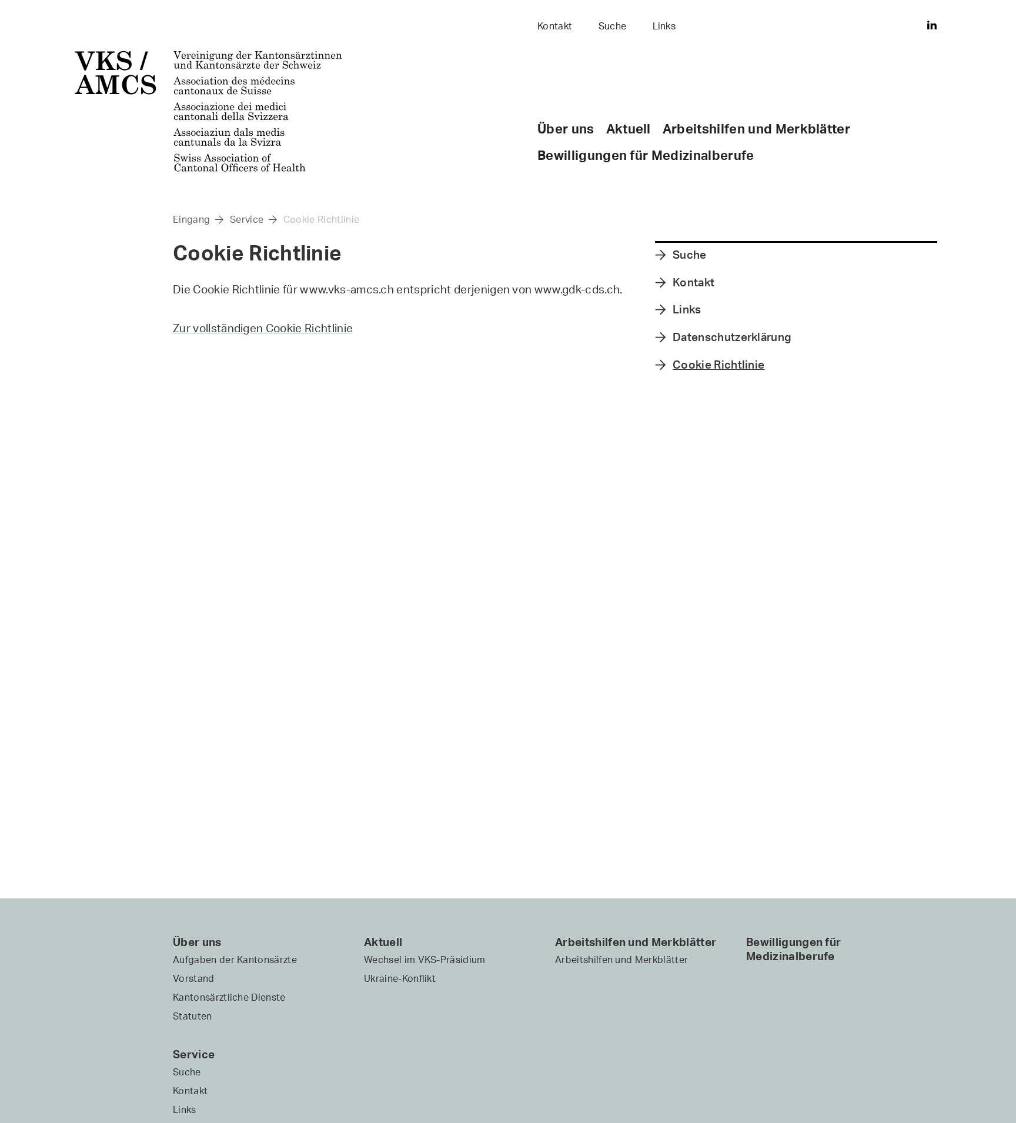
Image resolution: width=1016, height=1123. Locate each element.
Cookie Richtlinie (321, 219)
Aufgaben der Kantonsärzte (235, 959)
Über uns (565, 128)
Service (246, 219)
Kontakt (554, 26)
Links (664, 26)
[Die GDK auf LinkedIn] (932, 24)
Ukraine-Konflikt (400, 978)
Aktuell (628, 128)
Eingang (191, 219)
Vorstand (194, 978)
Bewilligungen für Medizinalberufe (645, 154)
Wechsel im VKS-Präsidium (425, 959)
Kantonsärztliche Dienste (229, 997)
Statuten (192, 1016)
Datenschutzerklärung (732, 337)
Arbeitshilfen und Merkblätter (756, 128)
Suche (613, 26)
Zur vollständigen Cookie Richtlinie (263, 328)
